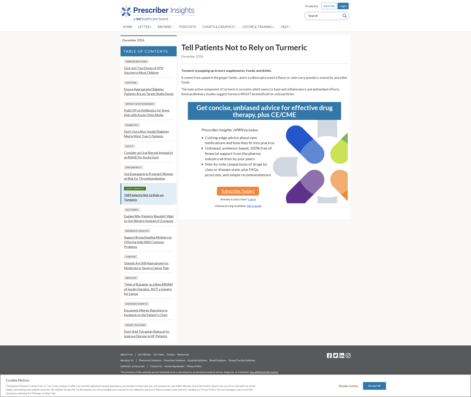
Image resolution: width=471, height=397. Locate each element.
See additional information (264, 372)
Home (127, 27)
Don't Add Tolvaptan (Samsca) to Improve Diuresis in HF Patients (146, 334)
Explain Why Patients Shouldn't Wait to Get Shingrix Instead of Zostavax (149, 218)
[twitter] (335, 356)
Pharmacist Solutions (150, 360)
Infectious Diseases (140, 104)
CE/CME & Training (257, 27)
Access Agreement (174, 366)
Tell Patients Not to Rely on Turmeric (144, 197)
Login (343, 6)
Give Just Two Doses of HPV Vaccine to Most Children (144, 70)
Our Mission (144, 354)
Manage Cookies (348, 385)
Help (285, 27)
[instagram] (348, 356)
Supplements (135, 188)
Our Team (158, 354)
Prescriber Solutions (174, 360)
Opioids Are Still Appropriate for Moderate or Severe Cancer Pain (146, 265)
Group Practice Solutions (242, 360)
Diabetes (132, 125)
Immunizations (136, 61)
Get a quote (254, 206)
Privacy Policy (194, 366)
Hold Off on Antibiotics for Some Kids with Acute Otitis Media (146, 112)
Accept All (374, 385)
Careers (171, 354)
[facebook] (329, 356)
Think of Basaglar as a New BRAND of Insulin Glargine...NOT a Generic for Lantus (148, 289)
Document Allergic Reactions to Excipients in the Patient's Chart (146, 312)
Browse (164, 27)
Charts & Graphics (218, 27)
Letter (144, 27)
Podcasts (187, 27)
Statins (131, 83)
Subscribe (329, 6)
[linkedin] (342, 356)
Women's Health (137, 231)
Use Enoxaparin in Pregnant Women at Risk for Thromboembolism (148, 176)
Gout (129, 146)
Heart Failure (135, 325)
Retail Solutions (218, 360)
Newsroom (183, 354)
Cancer (131, 257)
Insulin (131, 278)
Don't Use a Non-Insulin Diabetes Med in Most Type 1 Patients (146, 134)
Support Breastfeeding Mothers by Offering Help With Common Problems (148, 242)
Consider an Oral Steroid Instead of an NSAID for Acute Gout (148, 155)
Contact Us (156, 366)
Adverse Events (137, 304)
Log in (252, 199)
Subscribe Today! (238, 191)
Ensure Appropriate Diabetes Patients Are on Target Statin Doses (149, 91)
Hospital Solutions (197, 360)
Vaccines (132, 210)
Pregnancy (133, 167)
